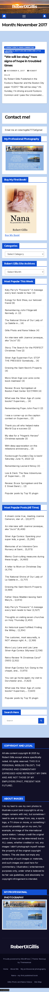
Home (5, 969)
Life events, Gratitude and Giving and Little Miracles (23, 51)
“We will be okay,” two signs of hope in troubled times (22, 61)
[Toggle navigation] (24, 16)
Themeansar (25, 962)
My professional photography (33, 969)
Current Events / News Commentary (19, 47)
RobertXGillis (24, 6)
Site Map (38, 982)
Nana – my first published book (24, 975)
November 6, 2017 (16, 71)
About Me (14, 969)
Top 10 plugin (31, 493)
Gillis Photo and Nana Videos (19, 982)
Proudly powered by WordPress (17, 959)
